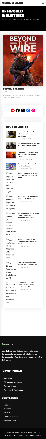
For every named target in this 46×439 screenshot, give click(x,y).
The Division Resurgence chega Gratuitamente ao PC (28, 264)
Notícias (7, 405)
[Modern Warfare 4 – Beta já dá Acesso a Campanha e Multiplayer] (11, 134)
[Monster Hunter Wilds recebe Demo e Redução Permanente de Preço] (11, 224)
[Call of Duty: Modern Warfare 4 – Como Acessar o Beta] (11, 145)
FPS (32, 82)
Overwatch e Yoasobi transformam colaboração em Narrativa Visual (28, 285)
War (37, 82)
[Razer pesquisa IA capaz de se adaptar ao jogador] (11, 203)
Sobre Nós (8, 378)
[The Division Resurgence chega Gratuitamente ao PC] (11, 270)
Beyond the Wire (13, 88)
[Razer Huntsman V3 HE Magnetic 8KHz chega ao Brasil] (11, 249)
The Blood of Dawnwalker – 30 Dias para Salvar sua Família (28, 155)
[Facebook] (5, 327)
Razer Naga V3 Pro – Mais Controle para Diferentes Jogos (27, 175)
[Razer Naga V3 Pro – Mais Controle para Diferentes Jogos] (11, 182)
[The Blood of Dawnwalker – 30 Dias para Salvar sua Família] (11, 155)
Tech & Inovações (11, 417)
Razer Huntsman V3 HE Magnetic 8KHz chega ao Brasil (27, 241)
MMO (34, 82)
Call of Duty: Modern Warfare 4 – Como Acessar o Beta (29, 144)
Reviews (7, 413)
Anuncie (7, 435)
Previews (7, 409)
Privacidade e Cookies (13, 382)
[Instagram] (32, 327)
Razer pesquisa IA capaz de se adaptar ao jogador (28, 197)
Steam (7, 92)
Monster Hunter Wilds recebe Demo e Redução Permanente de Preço (28, 215)
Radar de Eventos (11, 421)
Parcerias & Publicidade (13, 390)
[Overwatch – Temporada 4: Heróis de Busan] (11, 166)
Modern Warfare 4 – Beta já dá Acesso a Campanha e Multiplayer (28, 134)
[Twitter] (14, 327)
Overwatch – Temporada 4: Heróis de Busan (28, 165)
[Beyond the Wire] (23, 60)
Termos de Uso (10, 386)
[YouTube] (23, 327)
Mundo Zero (12, 2)
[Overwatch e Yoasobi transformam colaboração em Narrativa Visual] (11, 293)
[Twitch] (41, 327)
